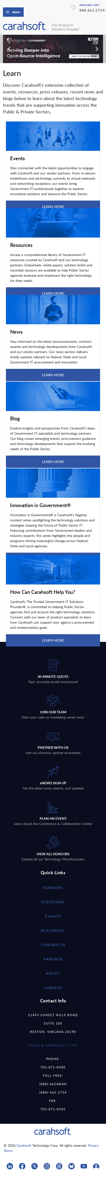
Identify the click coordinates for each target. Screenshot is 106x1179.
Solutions (53, 902)
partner (53, 959)
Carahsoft (24, 1145)
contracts (53, 944)
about (53, 973)
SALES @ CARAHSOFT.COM (53, 1045)
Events (53, 916)
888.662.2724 (92, 10)
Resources (53, 930)
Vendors (53, 887)
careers (53, 987)
